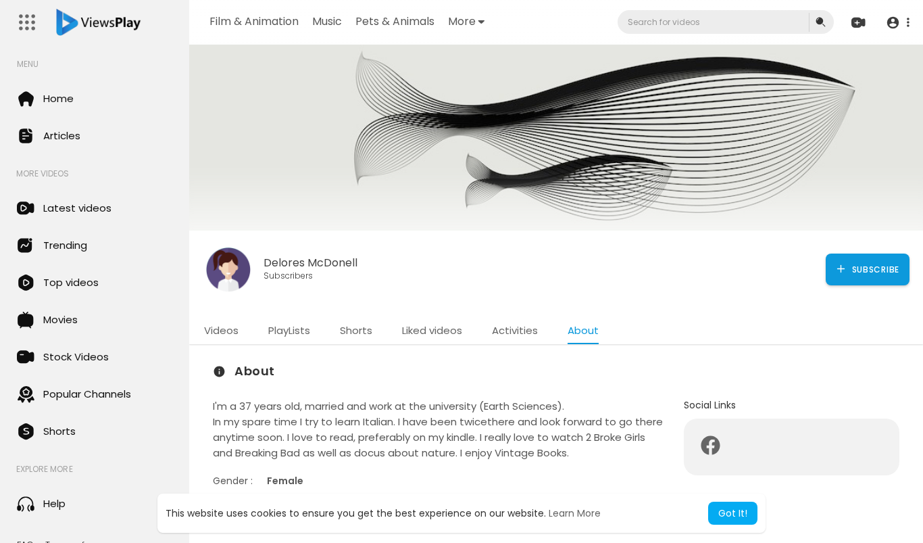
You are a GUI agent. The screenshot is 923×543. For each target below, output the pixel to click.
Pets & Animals (394, 21)
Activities (515, 330)
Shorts (356, 330)
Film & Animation (254, 21)
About (583, 330)
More (462, 21)
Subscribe (874, 269)
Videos (221, 330)
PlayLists (289, 330)
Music (327, 21)
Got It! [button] (732, 513)
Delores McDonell (310, 262)
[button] (898, 22)
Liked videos (432, 330)
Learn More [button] (575, 513)
